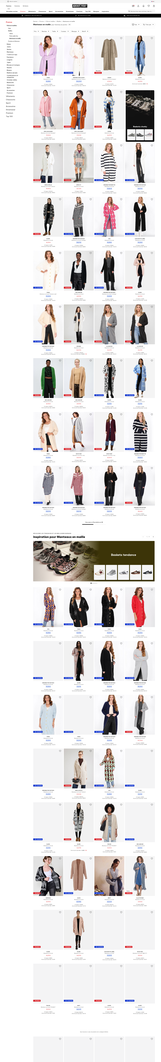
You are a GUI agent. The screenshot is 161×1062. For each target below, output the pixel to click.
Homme (17, 6)
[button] (136, 24)
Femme (8, 6)
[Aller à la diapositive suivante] (153, 536)
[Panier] (154, 6)
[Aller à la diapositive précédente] (143, 536)
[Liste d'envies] (149, 6)
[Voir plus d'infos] (48, 87)
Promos (42, 21)
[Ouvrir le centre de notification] (143, 6)
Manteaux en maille (69, 21)
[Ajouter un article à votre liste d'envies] (60, 38)
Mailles (59, 21)
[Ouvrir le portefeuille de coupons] (133, 6)
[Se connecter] (138, 6)
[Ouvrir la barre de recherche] (129, 11)
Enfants (25, 6)
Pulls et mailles (50, 21)
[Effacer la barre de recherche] (154, 11)
